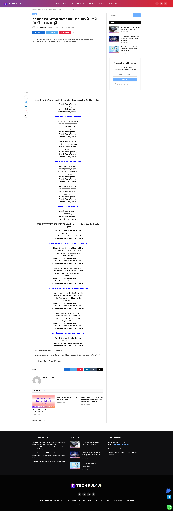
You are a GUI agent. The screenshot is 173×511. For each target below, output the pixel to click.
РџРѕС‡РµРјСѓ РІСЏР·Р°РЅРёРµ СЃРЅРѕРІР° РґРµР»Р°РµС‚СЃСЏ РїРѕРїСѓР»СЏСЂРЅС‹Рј (92, 399)
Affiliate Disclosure (72, 500)
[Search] (169, 4)
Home (58, 3)
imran (35, 14)
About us (48, 500)
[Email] (26, 115)
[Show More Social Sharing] (73, 32)
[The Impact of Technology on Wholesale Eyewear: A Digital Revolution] (114, 39)
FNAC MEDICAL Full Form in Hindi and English (42, 411)
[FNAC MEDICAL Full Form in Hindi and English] (43, 401)
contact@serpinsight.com (120, 444)
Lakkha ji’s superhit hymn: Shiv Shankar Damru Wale (68, 243)
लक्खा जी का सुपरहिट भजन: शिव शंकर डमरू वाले (68, 116)
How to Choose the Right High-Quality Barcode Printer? (130, 28)
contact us (58, 500)
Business (90, 3)
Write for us (129, 500)
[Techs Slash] (14, 3)
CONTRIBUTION (112, 3)
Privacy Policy (125, 86)
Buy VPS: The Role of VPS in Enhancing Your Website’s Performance (129, 48)
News (64, 3)
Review (100, 3)
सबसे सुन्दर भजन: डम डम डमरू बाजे (68, 206)
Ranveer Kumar (42, 27)
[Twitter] (26, 102)
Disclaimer (99, 500)
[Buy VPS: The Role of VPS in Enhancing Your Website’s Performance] (114, 49)
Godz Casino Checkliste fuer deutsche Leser (67, 398)
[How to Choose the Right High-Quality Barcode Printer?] (114, 29)
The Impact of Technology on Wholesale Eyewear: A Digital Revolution (130, 38)
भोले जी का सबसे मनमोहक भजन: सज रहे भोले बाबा (67, 161)
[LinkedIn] (26, 106)
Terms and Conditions (114, 500)
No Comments (61, 27)
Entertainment (76, 3)
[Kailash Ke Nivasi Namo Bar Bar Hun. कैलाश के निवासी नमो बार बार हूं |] (67, 65)
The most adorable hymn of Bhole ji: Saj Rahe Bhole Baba (68, 288)
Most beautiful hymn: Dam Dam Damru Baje (68, 333)
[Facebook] (26, 97)
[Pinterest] (26, 111)
